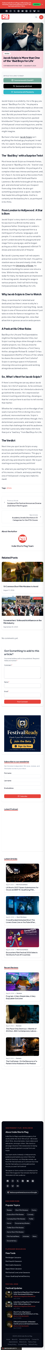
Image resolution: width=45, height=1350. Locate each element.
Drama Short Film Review (15, 1214)
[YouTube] (22, 11)
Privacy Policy (12, 1344)
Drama (34, 1210)
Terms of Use (32, 1342)
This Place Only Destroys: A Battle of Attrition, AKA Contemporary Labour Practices (21, 1031)
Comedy (30, 1214)
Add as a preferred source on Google (23, 1192)
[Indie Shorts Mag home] (5, 17)
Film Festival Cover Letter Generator (18, 1272)
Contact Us (35, 1339)
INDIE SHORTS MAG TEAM (14, 65)
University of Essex (24, 265)
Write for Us (22, 1342)
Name (6, 682)
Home (8, 1339)
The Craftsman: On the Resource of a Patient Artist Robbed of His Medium (21, 1062)
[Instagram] (10, 11)
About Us (14, 1339)
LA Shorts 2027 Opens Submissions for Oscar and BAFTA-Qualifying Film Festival (22, 889)
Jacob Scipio (26, 137)
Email (6, 691)
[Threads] (30, 11)
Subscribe (23, 796)
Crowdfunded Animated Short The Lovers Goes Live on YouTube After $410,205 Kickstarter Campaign (20, 922)
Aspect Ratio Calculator (14, 1269)
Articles (7, 53)
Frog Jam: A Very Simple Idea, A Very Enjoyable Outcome (20, 997)
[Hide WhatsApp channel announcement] (42, 4)
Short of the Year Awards (21, 1316)
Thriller (31, 1219)
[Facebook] (6, 11)
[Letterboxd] (38, 11)
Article (9, 488)
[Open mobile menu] (41, 17)
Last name (7, 781)
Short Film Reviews (21, 1210)
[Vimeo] (26, 11)
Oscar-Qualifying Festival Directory (18, 1276)
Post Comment (22, 702)
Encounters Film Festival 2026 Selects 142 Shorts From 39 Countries (22, 953)
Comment (8, 665)
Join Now (37, 4)
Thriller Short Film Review (15, 1227)
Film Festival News (22, 884)
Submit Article (13, 1342)
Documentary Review (22, 1223)
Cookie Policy (22, 1344)
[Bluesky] (34, 11)
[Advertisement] (22, 1094)
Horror (9, 1223)
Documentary (11, 1241)
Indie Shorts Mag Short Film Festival (24, 1296)
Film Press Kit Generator (14, 1261)
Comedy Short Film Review (16, 1219)
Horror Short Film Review (15, 1232)
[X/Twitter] (14, 11)
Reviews (19, 993)
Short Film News (22, 917)
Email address (9, 788)
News (35, 1236)
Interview (26, 1236)
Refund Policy (33, 1344)
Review (9, 1210)
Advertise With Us (24, 1339)
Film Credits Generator (13, 1265)
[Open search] (36, 17)
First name (7, 773)
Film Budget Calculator (13, 1257)
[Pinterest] (18, 11)
